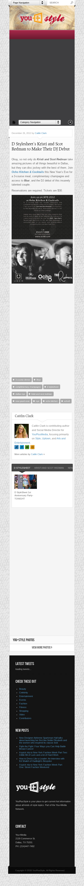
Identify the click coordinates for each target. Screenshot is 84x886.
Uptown (46, 438)
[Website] (32, 447)
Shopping (23, 711)
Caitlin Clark (41, 133)
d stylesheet (53, 387)
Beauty (22, 689)
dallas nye (20, 394)
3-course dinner (22, 380)
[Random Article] (70, 123)
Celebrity (23, 692)
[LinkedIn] (22, 447)
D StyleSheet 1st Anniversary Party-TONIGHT (23, 495)
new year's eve (22, 401)
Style (38, 438)
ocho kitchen (52, 401)
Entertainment (26, 696)
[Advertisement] (42, 74)
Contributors (25, 718)
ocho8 (67, 401)
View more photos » (42, 648)
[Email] (27, 447)
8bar (38, 380)
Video (22, 714)
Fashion (23, 703)
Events (22, 700)
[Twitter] (16, 447)
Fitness (23, 707)
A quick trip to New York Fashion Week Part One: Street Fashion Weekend (40, 765)
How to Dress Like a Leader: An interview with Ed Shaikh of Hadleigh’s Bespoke (41, 759)
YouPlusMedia (40, 434)
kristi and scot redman (41, 394)
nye (37, 401)
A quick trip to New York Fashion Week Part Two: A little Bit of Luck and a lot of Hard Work (43, 753)
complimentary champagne (28, 387)
